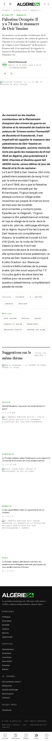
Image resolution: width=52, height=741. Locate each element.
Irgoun (37, 318)
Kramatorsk (32, 324)
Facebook (20, 297)
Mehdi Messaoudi (17, 62)
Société (5, 625)
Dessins (6, 665)
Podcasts (6, 653)
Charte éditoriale (10, 689)
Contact (6, 697)
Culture (5, 629)
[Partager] (5, 73)
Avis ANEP (7, 661)
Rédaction (7, 686)
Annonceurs (8, 694)
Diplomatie (7, 637)
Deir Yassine (10, 318)
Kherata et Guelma (13, 324)
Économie (6, 621)
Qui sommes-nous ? (11, 681)
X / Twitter (36, 297)
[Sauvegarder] (11, 73)
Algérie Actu (20, 10)
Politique (6, 617)
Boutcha (25, 318)
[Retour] (4, 4)
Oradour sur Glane (36, 330)
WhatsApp (22, 304)
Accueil (6, 10)
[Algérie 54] (28, 4)
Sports (5, 633)
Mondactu (35, 10)
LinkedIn (8, 304)
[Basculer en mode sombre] (44, 4)
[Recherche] (10, 4)
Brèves (5, 669)
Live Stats (7, 657)
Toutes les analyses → (40, 354)
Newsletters (8, 649)
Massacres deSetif (13, 330)
